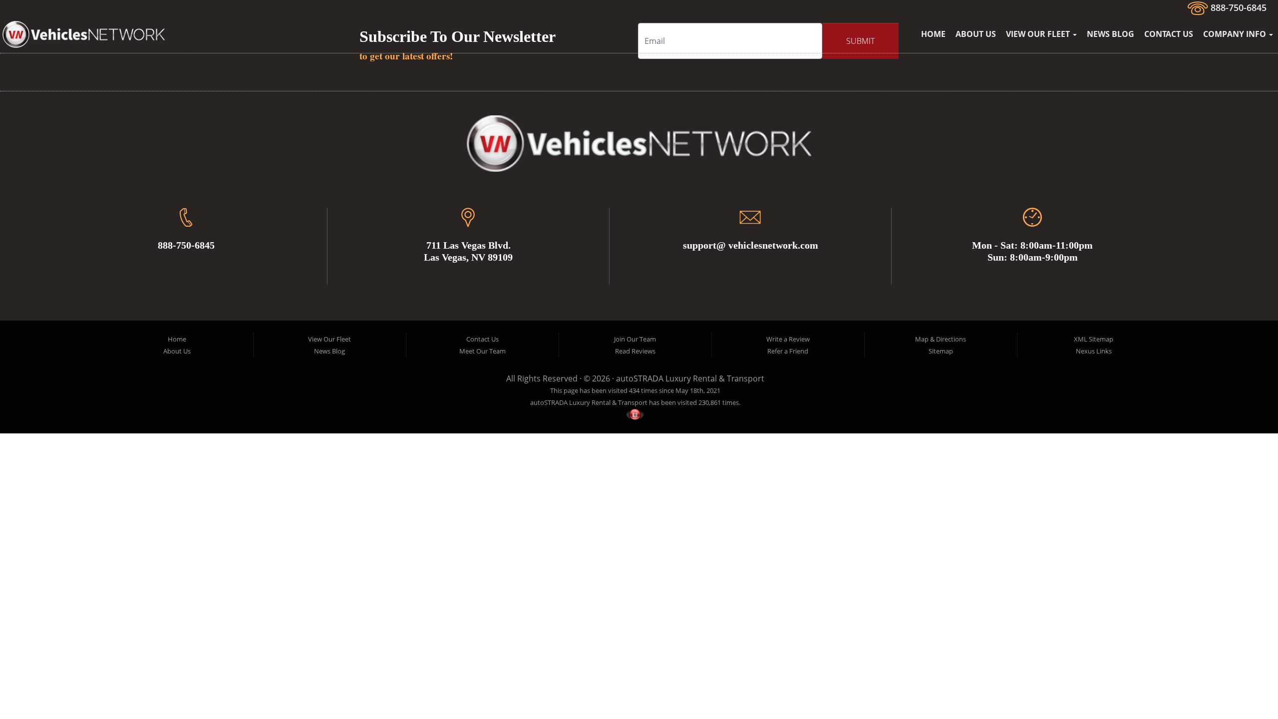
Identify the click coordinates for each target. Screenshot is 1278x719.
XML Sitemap (1093, 339)
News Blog (1110, 33)
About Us (976, 33)
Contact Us (1168, 33)
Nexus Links (1094, 351)
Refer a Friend (787, 351)
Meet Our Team (482, 351)
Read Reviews (635, 351)
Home (933, 33)
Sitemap (941, 351)
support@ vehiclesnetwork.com (750, 245)
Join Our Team (635, 339)
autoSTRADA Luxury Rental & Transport (690, 378)
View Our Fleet (1039, 33)
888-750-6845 (1237, 7)
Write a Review (788, 339)
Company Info (1235, 33)
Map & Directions (940, 339)
